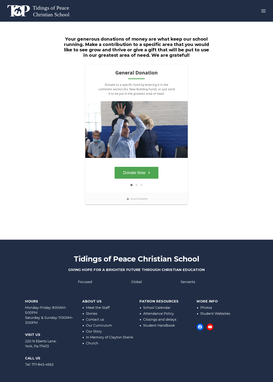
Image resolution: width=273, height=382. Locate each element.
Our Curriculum (99, 325)
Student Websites (215, 314)
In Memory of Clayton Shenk (109, 337)
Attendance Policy (158, 314)
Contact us (95, 319)
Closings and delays (159, 319)
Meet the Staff (98, 308)
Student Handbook (159, 325)
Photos (206, 308)
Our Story (94, 331)
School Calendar (156, 308)
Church (92, 343)
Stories (91, 314)
